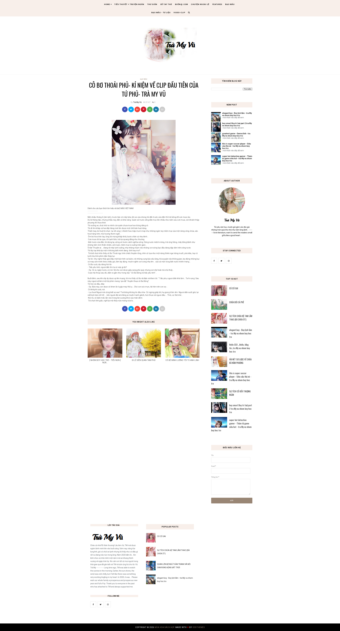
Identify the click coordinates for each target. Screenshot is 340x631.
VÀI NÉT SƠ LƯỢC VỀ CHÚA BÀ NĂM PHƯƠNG (240, 361)
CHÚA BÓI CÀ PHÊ (236, 302)
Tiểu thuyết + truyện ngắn (129, 4)
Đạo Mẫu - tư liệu (161, 13)
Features (217, 4)
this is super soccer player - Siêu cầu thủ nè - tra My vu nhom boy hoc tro (236, 146)
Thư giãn (152, 4)
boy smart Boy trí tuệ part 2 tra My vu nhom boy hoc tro (237, 124)
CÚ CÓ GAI (233, 288)
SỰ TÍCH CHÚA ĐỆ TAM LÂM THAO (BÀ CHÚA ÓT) (240, 317)
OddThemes (199, 627)
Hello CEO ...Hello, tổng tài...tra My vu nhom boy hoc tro (239, 348)
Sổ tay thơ (166, 4)
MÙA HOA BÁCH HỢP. (165, 627)
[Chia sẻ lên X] (131, 109)
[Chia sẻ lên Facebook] (125, 109)
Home (107, 4)
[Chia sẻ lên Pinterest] (162, 109)
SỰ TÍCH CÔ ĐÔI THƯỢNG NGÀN (240, 393)
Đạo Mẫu (230, 4)
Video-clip (179, 13)
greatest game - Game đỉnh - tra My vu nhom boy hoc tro (236, 134)
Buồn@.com (181, 4)
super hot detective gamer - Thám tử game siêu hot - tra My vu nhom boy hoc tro (237, 158)
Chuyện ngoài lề (200, 4)
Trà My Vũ (137, 102)
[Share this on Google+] (137, 109)
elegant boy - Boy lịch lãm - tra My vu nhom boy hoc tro (237, 114)
